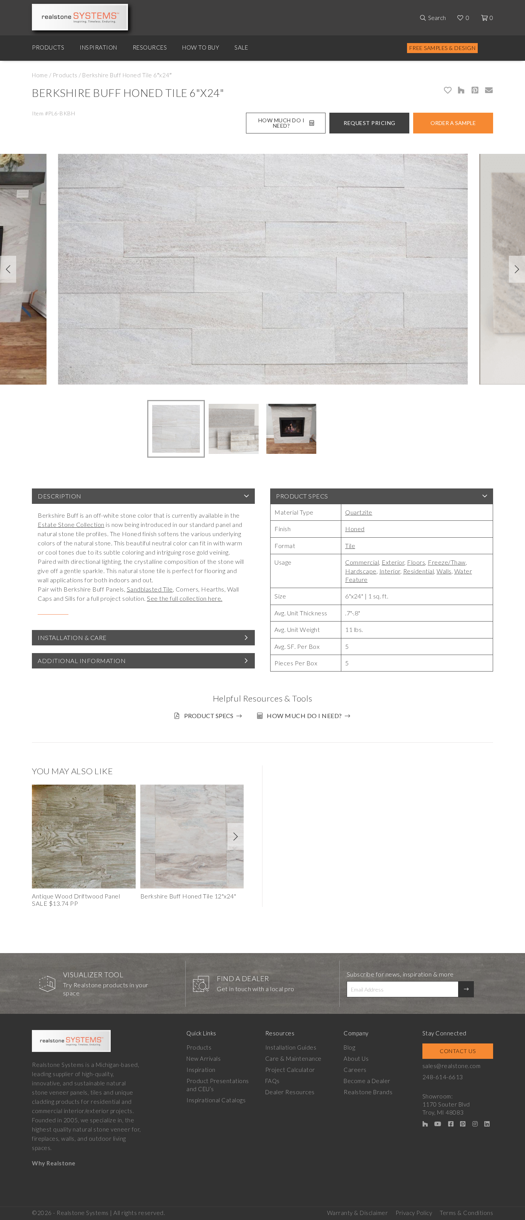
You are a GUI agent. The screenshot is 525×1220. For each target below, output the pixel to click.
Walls (444, 571)
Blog (349, 1047)
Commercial (362, 562)
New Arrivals (203, 1058)
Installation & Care (72, 637)
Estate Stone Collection (71, 524)
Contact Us (457, 1051)
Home (40, 75)
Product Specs (302, 496)
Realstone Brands (368, 1091)
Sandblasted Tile (150, 589)
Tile (350, 545)
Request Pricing (369, 123)
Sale (241, 47)
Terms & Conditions (466, 1212)
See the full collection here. (185, 598)
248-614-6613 (442, 1076)
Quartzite (358, 512)
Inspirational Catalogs (216, 1100)
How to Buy (200, 47)
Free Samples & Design (442, 48)
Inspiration (98, 47)
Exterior (393, 562)
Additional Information (82, 660)
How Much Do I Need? (281, 123)
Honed (355, 528)
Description (59, 496)
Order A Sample (453, 123)
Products (48, 47)
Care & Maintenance (293, 1058)
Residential (418, 571)
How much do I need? (304, 715)
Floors (416, 562)
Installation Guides (291, 1047)
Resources (150, 47)
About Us (356, 1058)
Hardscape (361, 571)
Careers (355, 1069)
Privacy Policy (413, 1212)
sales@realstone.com (451, 1065)
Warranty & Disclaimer (357, 1212)
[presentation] (8, 269)
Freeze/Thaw (447, 562)
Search (437, 17)
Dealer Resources (290, 1091)
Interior (389, 571)
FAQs (272, 1080)
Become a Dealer (367, 1080)
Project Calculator (290, 1069)
